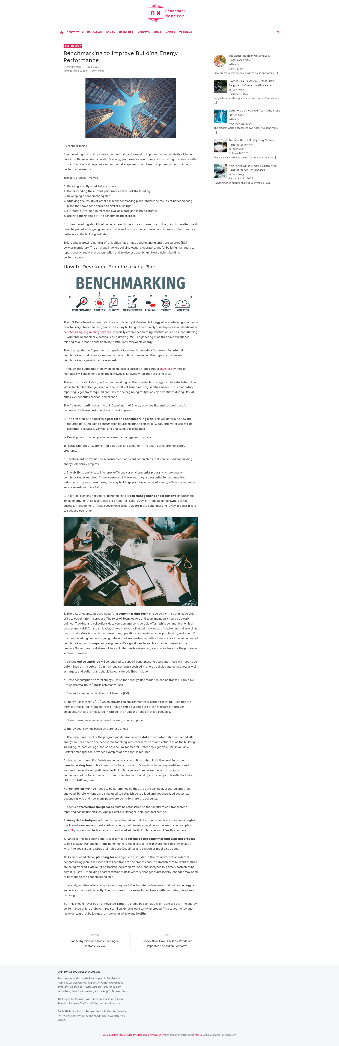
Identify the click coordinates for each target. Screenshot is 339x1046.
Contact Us (75, 32)
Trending (185, 32)
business (166, 368)
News (157, 32)
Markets (144, 32)
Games (110, 32)
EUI (71, 830)
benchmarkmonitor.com (179, 1034)
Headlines (126, 32)
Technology (73, 46)
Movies (170, 32)
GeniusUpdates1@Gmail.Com (219, 1034)
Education (94, 32)
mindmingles (74, 66)
